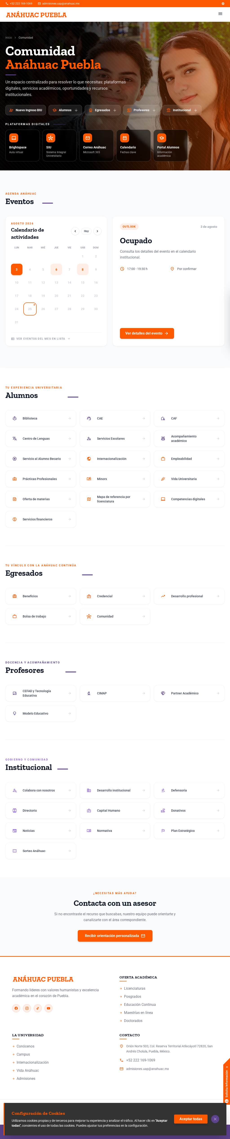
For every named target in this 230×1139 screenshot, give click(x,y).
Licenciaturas (132, 988)
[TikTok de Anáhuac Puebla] (38, 1008)
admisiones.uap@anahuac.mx (59, 3)
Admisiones (23, 1078)
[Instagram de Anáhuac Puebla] (27, 1008)
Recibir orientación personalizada (115, 936)
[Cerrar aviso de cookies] (215, 1119)
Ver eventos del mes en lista (41, 339)
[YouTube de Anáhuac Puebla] (48, 1008)
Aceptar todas (190, 1119)
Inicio (8, 37)
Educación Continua (137, 1004)
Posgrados (130, 996)
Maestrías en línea (136, 1013)
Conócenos (23, 1046)
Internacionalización (30, 1062)
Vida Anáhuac (25, 1070)
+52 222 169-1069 (18, 3)
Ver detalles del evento (147, 333)
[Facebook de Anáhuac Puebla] (16, 1008)
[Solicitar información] (226, 1075)
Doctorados (130, 1021)
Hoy (86, 231)
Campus (21, 1054)
